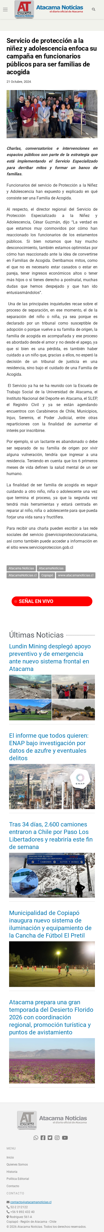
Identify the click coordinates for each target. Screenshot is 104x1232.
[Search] (93, 10)
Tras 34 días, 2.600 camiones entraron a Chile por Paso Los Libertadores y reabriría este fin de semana (51, 836)
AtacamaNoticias (51, 568)
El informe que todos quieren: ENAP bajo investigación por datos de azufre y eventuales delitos (49, 747)
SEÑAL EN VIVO (35, 601)
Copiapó (47, 575)
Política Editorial (18, 1179)
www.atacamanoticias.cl (75, 575)
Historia (12, 1172)
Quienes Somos (17, 1164)
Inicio (10, 1157)
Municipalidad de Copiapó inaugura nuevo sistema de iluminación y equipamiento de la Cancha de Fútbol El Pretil (50, 924)
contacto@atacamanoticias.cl (30, 1202)
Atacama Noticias (21, 568)
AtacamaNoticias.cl (23, 575)
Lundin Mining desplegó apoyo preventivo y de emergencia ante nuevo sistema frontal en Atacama (50, 657)
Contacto (13, 1186)
